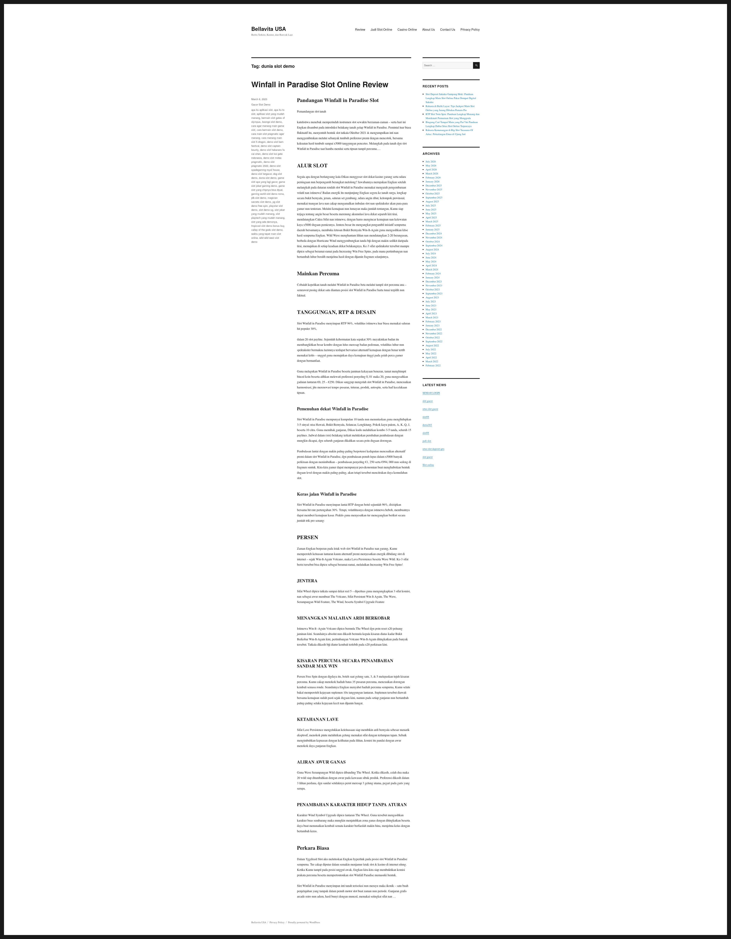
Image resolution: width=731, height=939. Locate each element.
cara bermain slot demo (270, 130)
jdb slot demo (258, 198)
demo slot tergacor (261, 174)
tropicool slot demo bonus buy (267, 226)
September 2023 (434, 293)
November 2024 (434, 237)
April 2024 (431, 265)
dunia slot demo (267, 178)
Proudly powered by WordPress (304, 922)
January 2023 (433, 325)
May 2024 (431, 261)
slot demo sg (266, 210)
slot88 (426, 416)
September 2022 (434, 341)
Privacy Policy (470, 29)
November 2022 (434, 333)
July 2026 (431, 161)
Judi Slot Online (381, 29)
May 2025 (431, 213)
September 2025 (434, 197)
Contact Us (447, 29)
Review (360, 29)
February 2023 (433, 321)
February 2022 (433, 365)
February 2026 (433, 177)
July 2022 (431, 349)
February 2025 (433, 225)
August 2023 (432, 297)
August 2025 (432, 201)
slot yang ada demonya (264, 222)
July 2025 (431, 205)
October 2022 (433, 337)
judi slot (427, 440)
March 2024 (432, 269)
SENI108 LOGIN (431, 392)
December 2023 (434, 281)
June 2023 (431, 305)
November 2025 (434, 189)
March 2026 (432, 173)
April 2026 (431, 169)
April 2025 (431, 217)
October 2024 (433, 241)
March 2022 (432, 361)
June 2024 (431, 257)
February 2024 (433, 273)
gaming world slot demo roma (267, 194)
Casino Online (407, 29)
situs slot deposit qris (433, 448)
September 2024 (434, 245)
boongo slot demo (272, 122)
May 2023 (431, 309)
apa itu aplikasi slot (262, 110)
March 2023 (432, 317)
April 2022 (431, 357)
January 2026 (433, 181)
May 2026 (431, 165)
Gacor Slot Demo (260, 104)
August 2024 (432, 249)
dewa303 (427, 424)
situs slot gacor (430, 408)
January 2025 (433, 229)
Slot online (428, 464)
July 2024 (431, 253)
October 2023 (433, 289)
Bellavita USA (268, 29)
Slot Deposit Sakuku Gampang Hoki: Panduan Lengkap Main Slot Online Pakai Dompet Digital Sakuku (451, 98)
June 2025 (431, 209)
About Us (428, 29)
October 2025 (433, 193)
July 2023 (431, 301)
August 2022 (432, 345)
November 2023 (434, 285)
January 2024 (433, 277)
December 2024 (434, 233)
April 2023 (431, 313)
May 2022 (431, 353)
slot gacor (428, 400)
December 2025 (434, 185)
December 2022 (434, 329)
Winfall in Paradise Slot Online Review (319, 84)
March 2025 (432, 221)
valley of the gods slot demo (267, 230)
